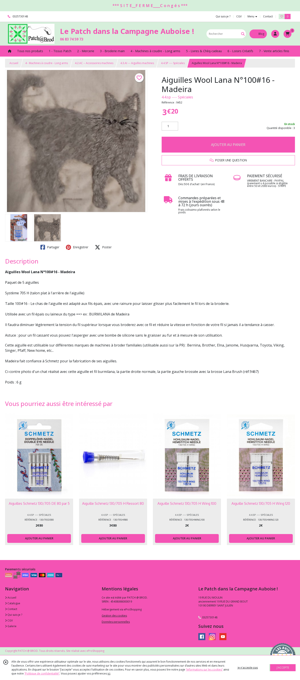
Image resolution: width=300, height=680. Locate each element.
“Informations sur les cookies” (204, 669)
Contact (268, 16)
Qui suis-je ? (14, 615)
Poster (106, 247)
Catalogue (13, 603)
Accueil (13, 63)
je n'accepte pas (248, 667)
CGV (10, 620)
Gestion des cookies (114, 615)
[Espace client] (275, 34)
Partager (52, 247)
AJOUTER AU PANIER (228, 144)
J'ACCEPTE (283, 667)
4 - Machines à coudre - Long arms (46, 63)
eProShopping (95, 651)
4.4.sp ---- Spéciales (177, 97)
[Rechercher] (243, 33)
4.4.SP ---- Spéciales (173, 63)
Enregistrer (80, 247)
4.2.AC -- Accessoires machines (94, 63)
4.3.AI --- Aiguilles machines (137, 63)
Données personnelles (116, 622)
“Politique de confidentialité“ (42, 673)
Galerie (11, 626)
